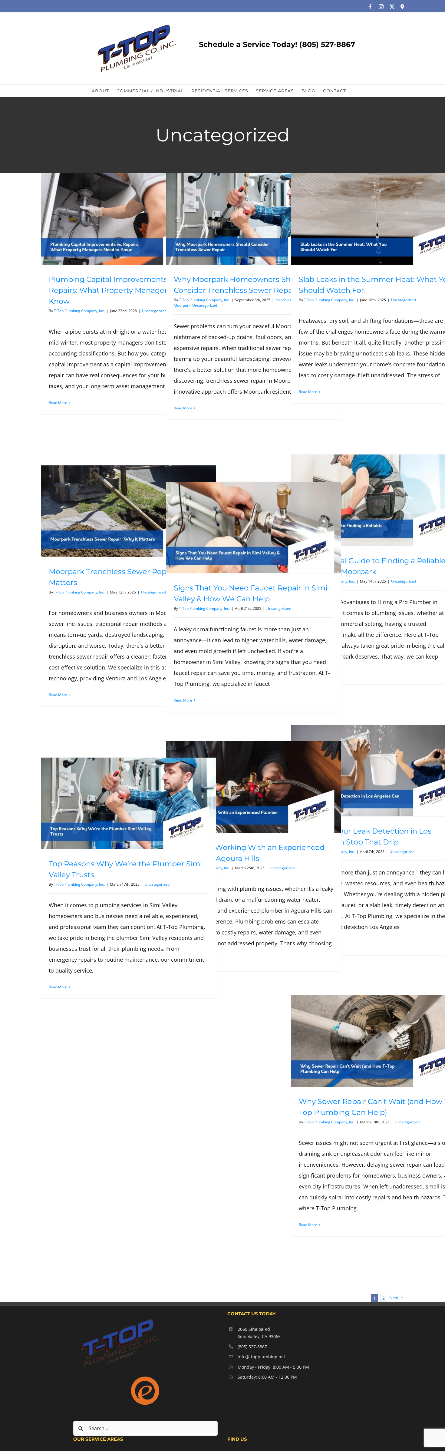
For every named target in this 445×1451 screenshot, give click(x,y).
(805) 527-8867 (252, 1347)
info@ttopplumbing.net (261, 1357)
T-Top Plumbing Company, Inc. (79, 310)
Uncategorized (154, 310)
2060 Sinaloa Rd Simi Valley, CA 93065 (259, 1332)
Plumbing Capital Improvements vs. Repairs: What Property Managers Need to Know (125, 290)
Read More (58, 402)
